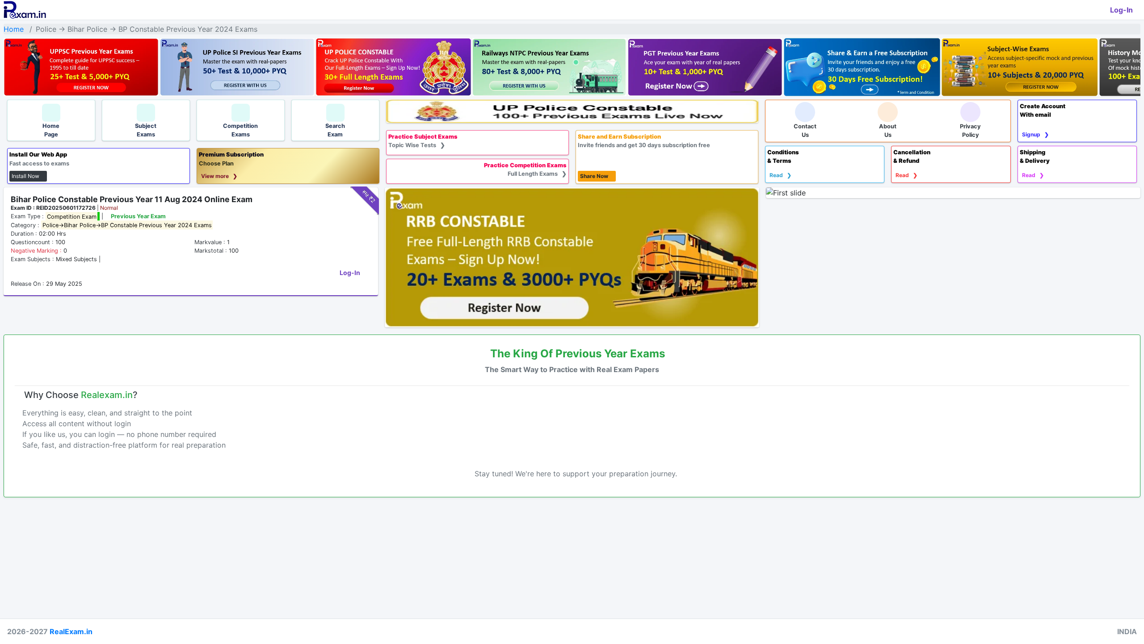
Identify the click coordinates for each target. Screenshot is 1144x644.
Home (14, 29)
